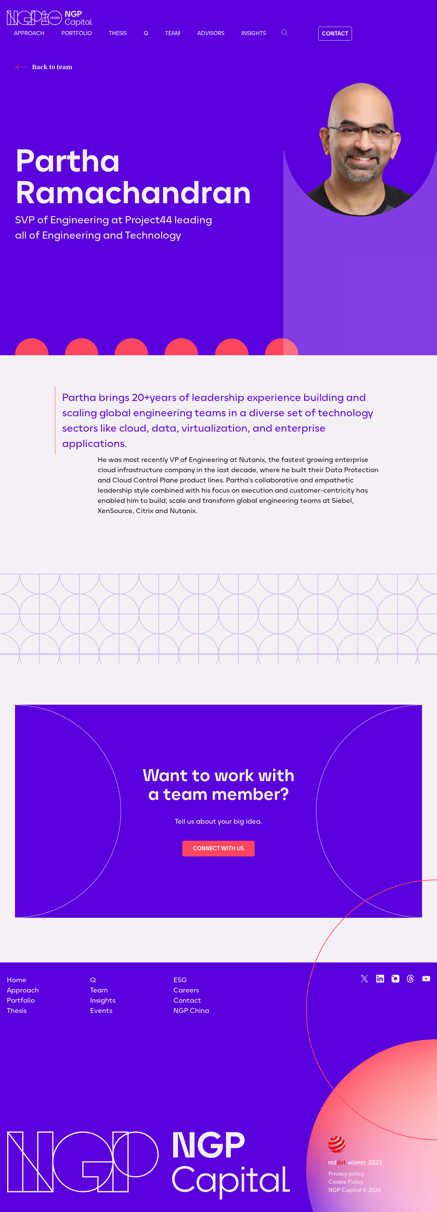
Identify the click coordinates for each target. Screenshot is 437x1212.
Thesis (118, 33)
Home (16, 979)
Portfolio (76, 33)
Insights (253, 33)
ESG (180, 979)
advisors (210, 33)
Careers (186, 990)
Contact (187, 1000)
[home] (49, 19)
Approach (29, 33)
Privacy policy (346, 1173)
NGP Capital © (354, 1190)
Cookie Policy (345, 1181)
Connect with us (218, 848)
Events (101, 1010)
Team (172, 33)
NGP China (191, 1010)
